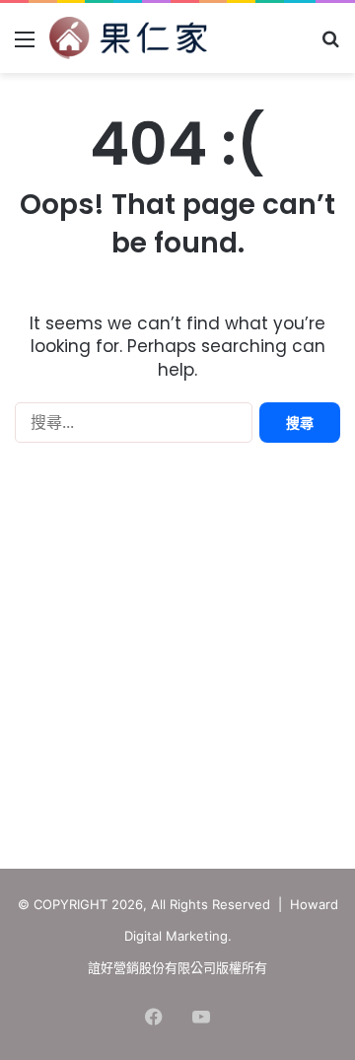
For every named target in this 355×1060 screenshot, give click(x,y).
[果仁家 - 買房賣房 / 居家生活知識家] (128, 38)
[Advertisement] (177, 660)
